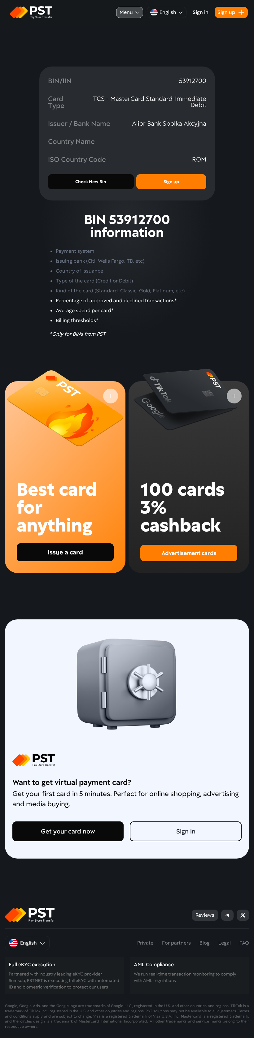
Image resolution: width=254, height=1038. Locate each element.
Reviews (204, 915)
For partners (176, 943)
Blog (204, 943)
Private (145, 943)
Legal (224, 943)
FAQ (244, 943)
